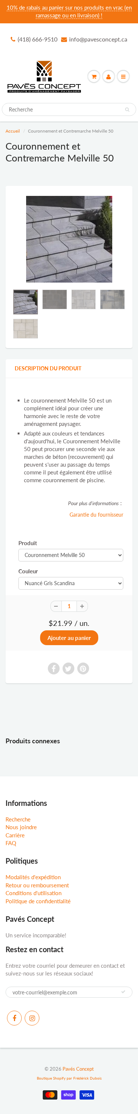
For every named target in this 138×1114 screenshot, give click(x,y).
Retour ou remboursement (37, 885)
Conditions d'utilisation (33, 893)
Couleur (28, 571)
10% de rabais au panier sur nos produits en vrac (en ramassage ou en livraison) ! (69, 11)
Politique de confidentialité (38, 901)
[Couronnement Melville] (69, 239)
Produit (27, 543)
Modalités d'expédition (33, 877)
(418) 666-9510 (37, 39)
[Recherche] (127, 110)
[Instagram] (32, 1018)
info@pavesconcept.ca (98, 39)
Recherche (18, 819)
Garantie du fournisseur (96, 514)
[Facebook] (14, 1018)
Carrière (15, 835)
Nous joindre (21, 827)
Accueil (13, 131)
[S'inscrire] (123, 992)
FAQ (11, 843)
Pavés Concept (78, 1069)
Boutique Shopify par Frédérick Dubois (69, 1078)
